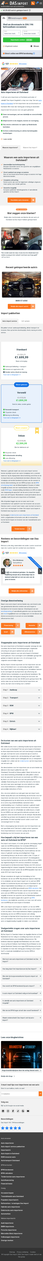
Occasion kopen (7, 1193)
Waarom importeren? (10, 147)
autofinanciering (6, 611)
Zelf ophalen (25, 321)
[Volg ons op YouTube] (28, 1111)
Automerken (5, 1214)
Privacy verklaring (22, 1252)
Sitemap (12, 1252)
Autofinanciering (7, 1180)
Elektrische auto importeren (12, 1210)
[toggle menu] (41, 2)
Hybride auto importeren (10, 1207)
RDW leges (8, 490)
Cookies (33, 1252)
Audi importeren (7, 1223)
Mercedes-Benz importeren (11, 1233)
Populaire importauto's (9, 1200)
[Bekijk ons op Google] (23, 1111)
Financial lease (6, 1184)
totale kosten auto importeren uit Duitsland (24, 515)
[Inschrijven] (40, 1093)
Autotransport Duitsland (10, 1160)
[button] (3, 243)
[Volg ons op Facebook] (13, 1111)
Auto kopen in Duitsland (10, 1153)
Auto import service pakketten (13, 1147)
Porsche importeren (8, 1230)
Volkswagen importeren (10, 1237)
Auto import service (9, 321)
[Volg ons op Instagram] (8, 1111)
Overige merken (7, 1240)
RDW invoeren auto (8, 1157)
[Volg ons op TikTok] (18, 1111)
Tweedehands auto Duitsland (12, 1196)
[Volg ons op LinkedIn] (3, 1111)
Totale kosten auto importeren (13, 1177)
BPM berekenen (7, 1170)
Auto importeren (7, 1143)
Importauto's (6, 1150)
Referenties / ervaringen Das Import (15, 1203)
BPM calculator (7, 1173)
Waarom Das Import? (30, 147)
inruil (5, 614)
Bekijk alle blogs (7, 1076)
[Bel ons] (33, 3)
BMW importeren (7, 1226)
